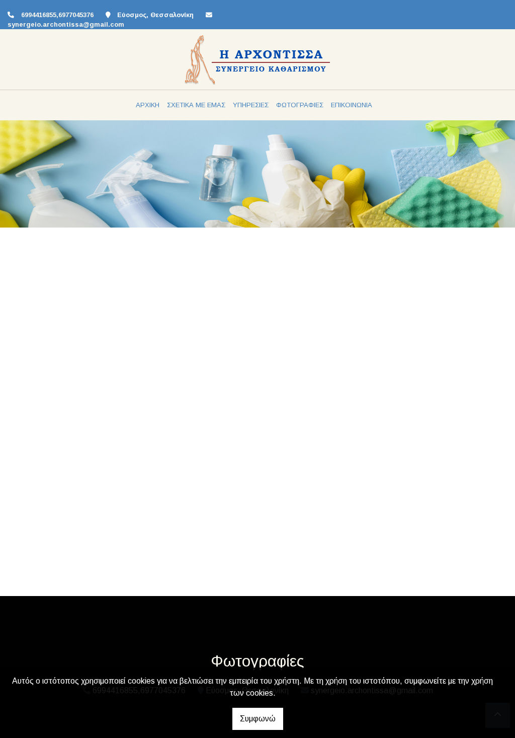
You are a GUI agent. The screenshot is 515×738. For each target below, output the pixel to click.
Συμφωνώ (258, 718)
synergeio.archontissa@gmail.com (66, 24)
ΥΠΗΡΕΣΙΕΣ (251, 105)
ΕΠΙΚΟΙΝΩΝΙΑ (351, 105)
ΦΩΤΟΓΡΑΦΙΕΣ (299, 105)
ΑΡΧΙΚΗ (147, 105)
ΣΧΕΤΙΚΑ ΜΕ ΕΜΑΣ (196, 105)
